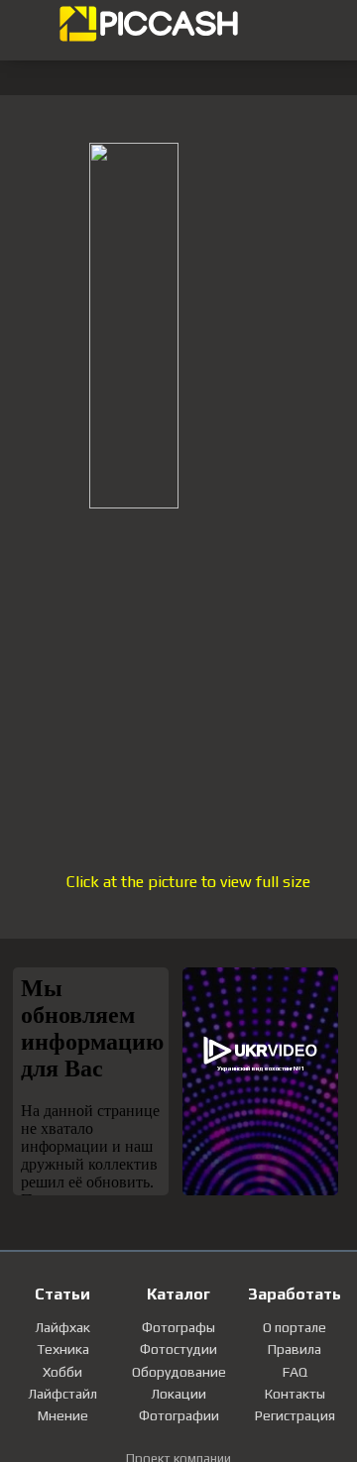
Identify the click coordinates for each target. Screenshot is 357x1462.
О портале (294, 1327)
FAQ (295, 1372)
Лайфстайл (62, 1394)
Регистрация (295, 1415)
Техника (63, 1349)
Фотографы (178, 1327)
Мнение (63, 1415)
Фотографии (179, 1415)
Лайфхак (62, 1327)
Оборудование (179, 1372)
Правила (294, 1349)
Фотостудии (178, 1349)
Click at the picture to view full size (188, 881)
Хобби (62, 1372)
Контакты (295, 1394)
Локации (178, 1394)
